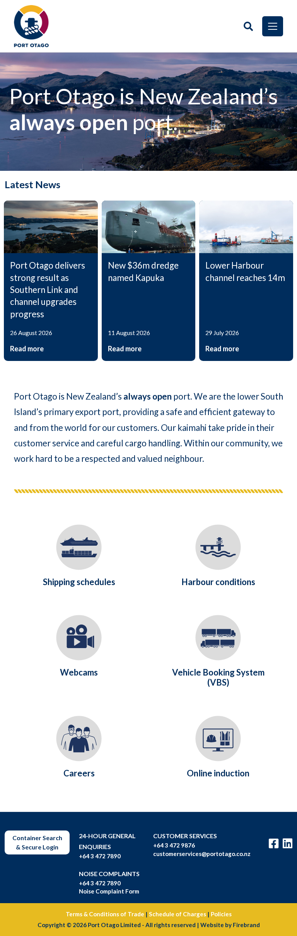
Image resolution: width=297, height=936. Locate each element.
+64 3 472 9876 (174, 845)
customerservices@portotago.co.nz (202, 853)
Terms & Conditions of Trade (105, 913)
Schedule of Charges (177, 913)
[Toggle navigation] (272, 26)
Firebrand (246, 924)
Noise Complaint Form (109, 891)
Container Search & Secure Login (37, 842)
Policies (221, 913)
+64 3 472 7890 (100, 856)
